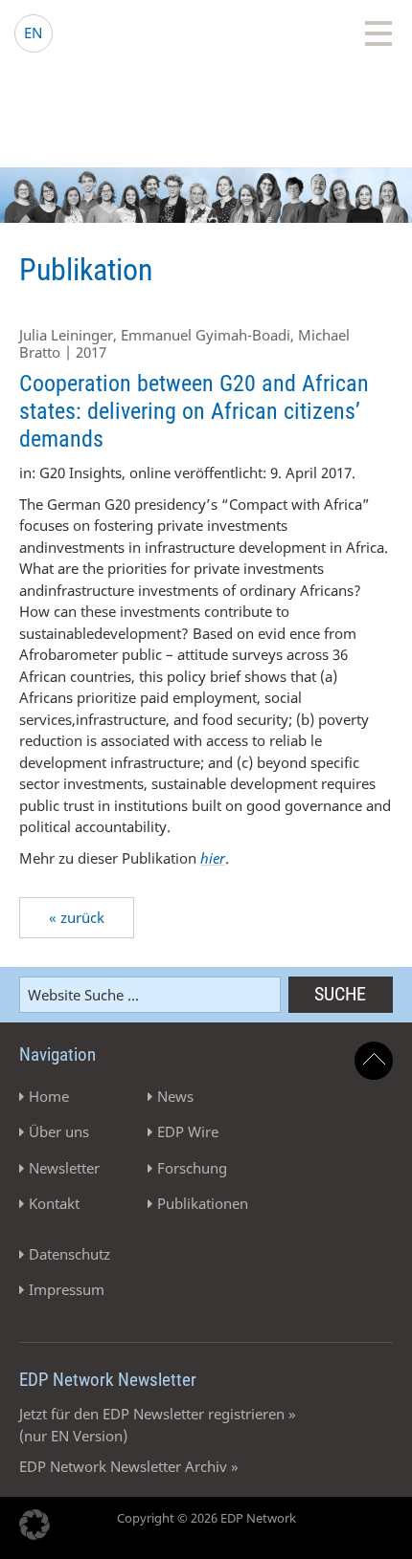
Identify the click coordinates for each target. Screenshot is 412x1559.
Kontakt (54, 1203)
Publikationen (202, 1203)
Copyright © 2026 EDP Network (206, 1517)
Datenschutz (69, 1253)
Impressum (66, 1289)
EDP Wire (187, 1131)
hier (212, 857)
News (175, 1096)
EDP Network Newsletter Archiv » (129, 1466)
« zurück (76, 917)
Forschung (192, 1167)
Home (49, 1096)
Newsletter (64, 1167)
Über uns (59, 1131)
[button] (34, 1524)
